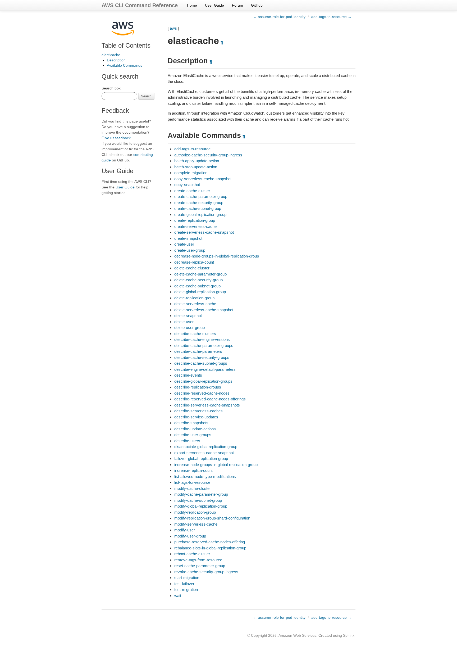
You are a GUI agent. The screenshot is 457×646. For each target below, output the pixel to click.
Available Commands (124, 65)
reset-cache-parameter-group (199, 565)
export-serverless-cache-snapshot (204, 452)
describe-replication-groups (197, 387)
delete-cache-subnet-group (197, 286)
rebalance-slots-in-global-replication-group (210, 548)
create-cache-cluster (192, 190)
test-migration (186, 589)
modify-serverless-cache (195, 524)
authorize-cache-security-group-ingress (208, 155)
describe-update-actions (195, 429)
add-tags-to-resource (192, 149)
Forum (237, 5)
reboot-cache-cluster (192, 554)
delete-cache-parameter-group (200, 274)
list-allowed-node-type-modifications (205, 476)
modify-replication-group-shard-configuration (212, 518)
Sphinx (348, 635)
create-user (184, 244)
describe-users (187, 441)
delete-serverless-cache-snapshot (203, 310)
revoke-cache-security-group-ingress (206, 572)
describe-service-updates (196, 417)
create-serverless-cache (195, 226)
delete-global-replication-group (200, 292)
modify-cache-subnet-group (198, 500)
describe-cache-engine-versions (202, 339)
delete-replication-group (194, 298)
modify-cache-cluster (192, 488)
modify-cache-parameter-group (201, 494)
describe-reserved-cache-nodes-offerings (210, 399)
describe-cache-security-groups (201, 357)
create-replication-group (194, 220)
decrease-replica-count (194, 262)
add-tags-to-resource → (331, 17)
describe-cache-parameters (198, 351)
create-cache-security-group (198, 202)
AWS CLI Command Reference (140, 5)
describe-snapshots (191, 423)
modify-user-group (190, 536)
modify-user (184, 530)
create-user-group (189, 250)
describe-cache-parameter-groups (203, 345)
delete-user (184, 321)
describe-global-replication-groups (203, 381)
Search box (111, 88)
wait (177, 595)
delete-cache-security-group (198, 280)
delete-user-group (189, 327)
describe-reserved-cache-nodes (202, 393)
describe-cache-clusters (195, 333)
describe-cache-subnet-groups (200, 363)
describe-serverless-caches (198, 411)
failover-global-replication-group (201, 458)
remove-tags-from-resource (198, 560)
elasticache (111, 55)
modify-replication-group (195, 512)
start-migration (186, 577)
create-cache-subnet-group (197, 208)
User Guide (214, 5)
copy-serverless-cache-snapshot (202, 179)
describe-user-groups (192, 434)
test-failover (184, 583)
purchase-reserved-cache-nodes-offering (209, 542)
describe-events (188, 375)
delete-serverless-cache (195, 303)
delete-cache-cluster (191, 268)
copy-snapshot (187, 184)
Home (192, 5)
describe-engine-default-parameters (205, 369)
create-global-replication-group (200, 214)
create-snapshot (188, 238)
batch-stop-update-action (195, 167)
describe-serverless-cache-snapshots (207, 405)
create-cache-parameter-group (200, 196)
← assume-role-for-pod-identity (279, 17)
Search (146, 96)
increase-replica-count (193, 470)
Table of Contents (126, 45)
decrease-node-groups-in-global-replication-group (216, 256)
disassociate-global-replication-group (205, 446)
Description (116, 60)
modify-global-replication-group (200, 506)
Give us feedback (116, 138)
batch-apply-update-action (196, 161)
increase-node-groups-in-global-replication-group (216, 464)
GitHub (257, 5)
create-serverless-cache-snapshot (204, 232)
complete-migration (190, 172)
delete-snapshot (188, 315)
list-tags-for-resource (192, 482)
